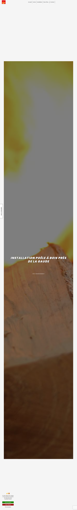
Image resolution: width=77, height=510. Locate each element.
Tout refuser (8, 504)
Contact (52, 2)
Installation (39, 2)
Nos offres (45, 2)
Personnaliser (8, 507)
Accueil (30, 2)
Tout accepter (8, 502)
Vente (34, 2)
